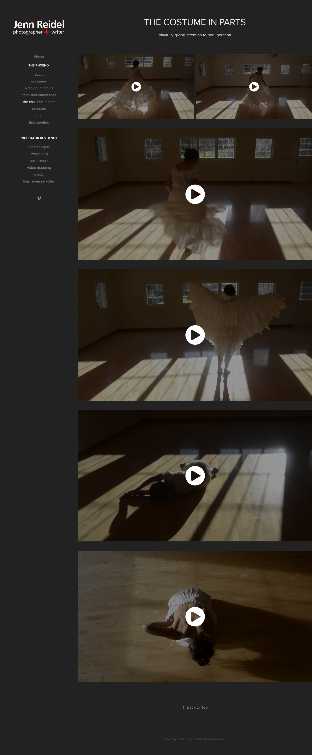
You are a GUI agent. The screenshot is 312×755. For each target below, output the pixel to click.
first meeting (39, 122)
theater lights (39, 146)
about (39, 74)
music (39, 174)
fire (39, 115)
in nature (39, 108)
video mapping (39, 167)
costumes (39, 81)
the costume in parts (39, 101)
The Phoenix (39, 65)
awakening (39, 153)
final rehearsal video (39, 181)
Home (39, 56)
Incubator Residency (39, 138)
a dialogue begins (39, 87)
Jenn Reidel (194, 739)
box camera (39, 160)
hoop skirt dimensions (38, 94)
